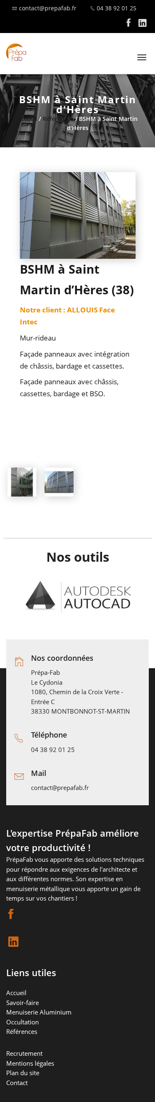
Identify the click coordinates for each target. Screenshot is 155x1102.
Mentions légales (30, 1063)
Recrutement (24, 1053)
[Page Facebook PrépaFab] (128, 25)
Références (58, 119)
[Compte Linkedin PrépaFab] (142, 25)
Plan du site (22, 1073)
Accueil (27, 119)
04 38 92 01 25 (116, 8)
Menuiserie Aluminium (39, 1012)
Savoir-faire (22, 1002)
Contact (17, 1082)
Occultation (22, 1022)
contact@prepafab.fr (47, 8)
